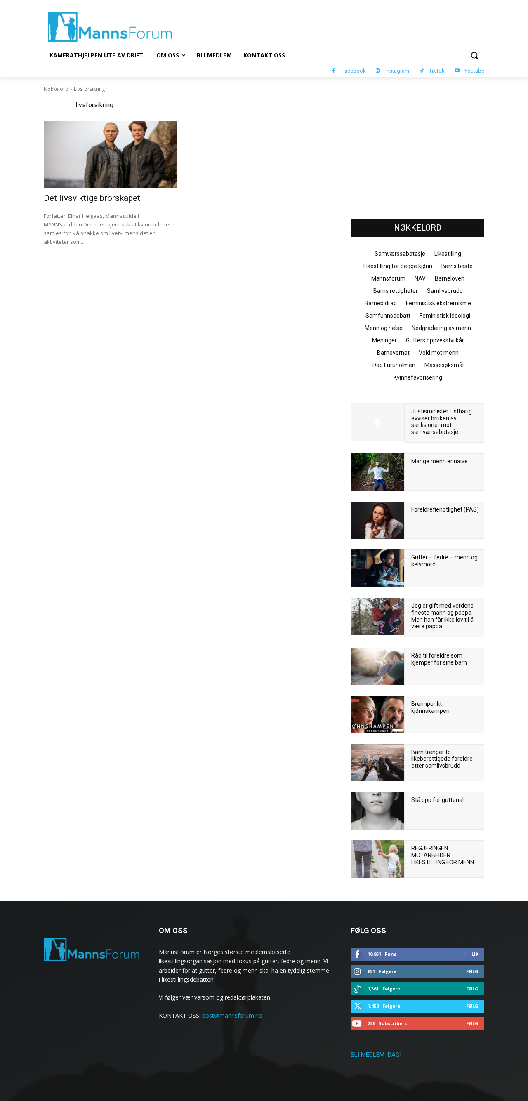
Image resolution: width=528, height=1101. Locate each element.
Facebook (354, 71)
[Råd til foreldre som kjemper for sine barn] (377, 666)
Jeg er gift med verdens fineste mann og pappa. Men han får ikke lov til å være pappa (442, 615)
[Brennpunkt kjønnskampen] (377, 714)
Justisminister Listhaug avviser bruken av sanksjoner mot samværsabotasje (441, 421)
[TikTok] (421, 71)
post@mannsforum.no (232, 1015)
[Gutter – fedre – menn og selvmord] (377, 568)
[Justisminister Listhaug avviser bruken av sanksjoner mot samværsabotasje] (377, 422)
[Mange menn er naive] (377, 472)
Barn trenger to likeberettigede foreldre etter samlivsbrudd (442, 759)
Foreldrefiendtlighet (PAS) (445, 509)
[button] (474, 55)
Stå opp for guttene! (437, 800)
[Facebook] (334, 71)
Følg (472, 971)
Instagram (397, 71)
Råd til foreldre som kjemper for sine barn (439, 659)
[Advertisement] (417, 148)
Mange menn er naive (439, 461)
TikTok (437, 71)
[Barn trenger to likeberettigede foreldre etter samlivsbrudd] (377, 763)
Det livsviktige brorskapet (92, 198)
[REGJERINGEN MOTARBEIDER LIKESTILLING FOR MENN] (377, 859)
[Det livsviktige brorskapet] (110, 154)
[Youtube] (457, 71)
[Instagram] (378, 71)
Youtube (474, 71)
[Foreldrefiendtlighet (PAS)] (377, 520)
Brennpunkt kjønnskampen (430, 707)
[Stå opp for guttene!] (377, 811)
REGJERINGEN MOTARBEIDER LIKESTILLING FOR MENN (442, 855)
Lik (474, 954)
